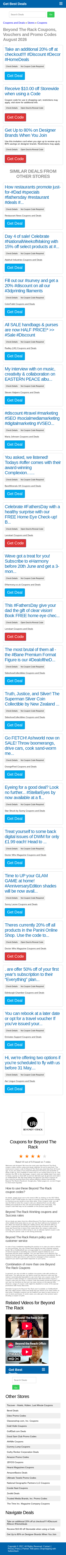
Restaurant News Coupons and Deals (23, 215)
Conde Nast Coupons (17, 1488)
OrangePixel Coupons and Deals (21, 766)
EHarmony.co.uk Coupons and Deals (23, 584)
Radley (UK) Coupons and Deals (20, 348)
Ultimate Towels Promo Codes (21, 1478)
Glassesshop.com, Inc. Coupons (22, 1421)
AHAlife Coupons (15, 1441)
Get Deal (15, 75)
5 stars (45, 1156)
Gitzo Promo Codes (16, 1415)
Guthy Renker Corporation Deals (23, 1452)
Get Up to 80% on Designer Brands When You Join (31, 1534)
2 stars (27, 1156)
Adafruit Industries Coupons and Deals (23, 260)
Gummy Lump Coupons (18, 1446)
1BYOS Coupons (15, 1462)
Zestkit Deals (13, 1493)
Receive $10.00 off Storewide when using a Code (31, 1529)
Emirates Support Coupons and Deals (23, 1037)
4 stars (39, 1156)
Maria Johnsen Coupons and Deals (22, 436)
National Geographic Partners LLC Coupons (28, 1483)
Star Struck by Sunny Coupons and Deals (25, 810)
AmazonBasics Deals (17, 1472)
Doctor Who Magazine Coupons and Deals (25, 855)
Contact (46, 1546)
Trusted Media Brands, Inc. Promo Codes (27, 1498)
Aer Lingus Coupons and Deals (20, 1081)
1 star (21, 1156)
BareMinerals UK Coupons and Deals (23, 486)
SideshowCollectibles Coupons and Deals (25, 673)
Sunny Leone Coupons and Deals (21, 904)
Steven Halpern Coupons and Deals (22, 392)
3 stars (33, 1156)
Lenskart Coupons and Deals (19, 535)
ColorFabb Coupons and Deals (20, 304)
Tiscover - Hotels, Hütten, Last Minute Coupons (30, 1405)
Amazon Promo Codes (18, 1457)
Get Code (15, 117)
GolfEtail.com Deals (16, 1431)
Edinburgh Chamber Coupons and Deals (24, 992)
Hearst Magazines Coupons (20, 1467)
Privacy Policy (14, 1549)
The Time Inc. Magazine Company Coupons (28, 1503)
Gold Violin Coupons (17, 1426)
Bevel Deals (12, 1410)
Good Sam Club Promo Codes (21, 1436)
